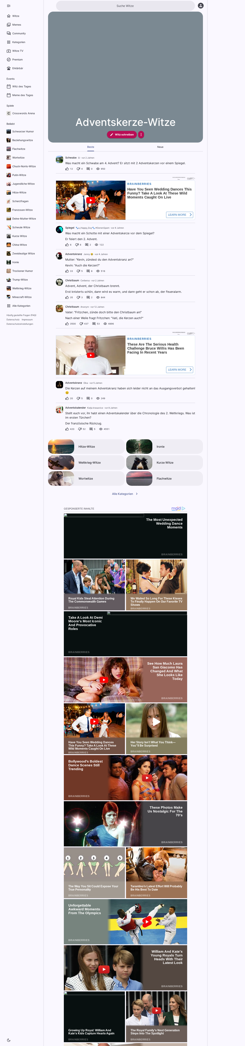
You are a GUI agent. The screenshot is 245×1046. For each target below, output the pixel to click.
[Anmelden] (200, 5)
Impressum (27, 319)
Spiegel (69, 227)
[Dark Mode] (8, 1040)
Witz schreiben (124, 134)
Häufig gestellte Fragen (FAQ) (21, 315)
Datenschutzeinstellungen (20, 324)
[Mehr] (141, 134)
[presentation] (59, 159)
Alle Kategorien (122, 494)
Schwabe (71, 157)
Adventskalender (75, 407)
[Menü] (8, 5)
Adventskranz (73, 254)
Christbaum (72, 280)
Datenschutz (13, 319)
